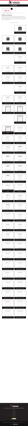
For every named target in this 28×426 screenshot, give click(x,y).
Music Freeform (8, 220)
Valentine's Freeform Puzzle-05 (20, 307)
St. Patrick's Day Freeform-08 (20, 278)
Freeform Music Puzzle (20, 191)
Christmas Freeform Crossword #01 (20, 32)
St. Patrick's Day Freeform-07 (8, 278)
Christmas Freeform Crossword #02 (8, 43)
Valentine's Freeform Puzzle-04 (8, 307)
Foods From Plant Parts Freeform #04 (20, 162)
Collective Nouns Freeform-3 (20, 103)
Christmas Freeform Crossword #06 (20, 62)
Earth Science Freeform (20, 133)
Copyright (14, 412)
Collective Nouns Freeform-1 (20, 92)
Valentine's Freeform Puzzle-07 (20, 317)
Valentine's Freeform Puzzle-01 (20, 288)
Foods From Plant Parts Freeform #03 (8, 162)
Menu (16, 5)
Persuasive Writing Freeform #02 (8, 230)
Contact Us (14, 415)
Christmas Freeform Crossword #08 (20, 73)
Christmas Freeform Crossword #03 (20, 43)
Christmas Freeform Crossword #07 (8, 73)
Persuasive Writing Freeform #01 (20, 220)
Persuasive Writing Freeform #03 (20, 230)
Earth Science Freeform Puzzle (8, 152)
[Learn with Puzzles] (14, 406)
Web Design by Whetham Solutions (21, 422)
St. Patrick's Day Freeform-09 (8, 288)
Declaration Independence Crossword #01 (8, 133)
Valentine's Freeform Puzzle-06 (8, 317)
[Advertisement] (11, 329)
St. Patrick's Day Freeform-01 (8, 249)
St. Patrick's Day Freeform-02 (20, 249)
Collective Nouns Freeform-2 (8, 103)
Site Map (14, 409)
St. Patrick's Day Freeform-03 (8, 259)
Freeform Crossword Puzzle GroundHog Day (8, 191)
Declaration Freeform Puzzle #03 (20, 122)
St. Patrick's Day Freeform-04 (20, 259)
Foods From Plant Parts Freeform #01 (20, 152)
